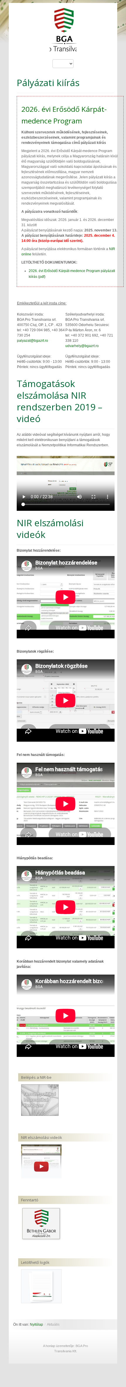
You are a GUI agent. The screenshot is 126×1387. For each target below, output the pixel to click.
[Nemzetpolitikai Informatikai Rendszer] (40, 1100)
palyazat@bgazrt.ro (32, 341)
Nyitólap (36, 1324)
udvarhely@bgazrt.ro (82, 346)
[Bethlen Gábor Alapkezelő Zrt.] (41, 1224)
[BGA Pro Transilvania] (63, 32)
